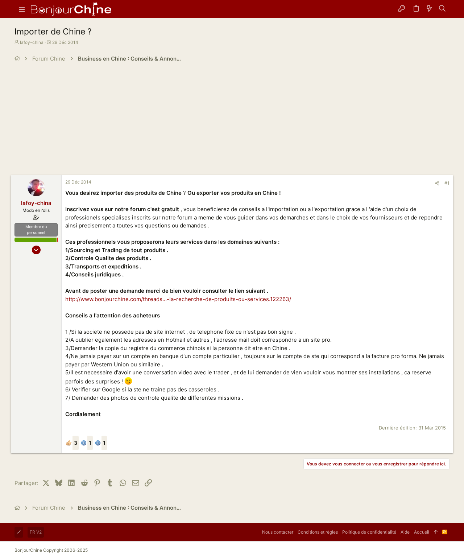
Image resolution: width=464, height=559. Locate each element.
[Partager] (437, 183)
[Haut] (435, 532)
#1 (447, 183)
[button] (21, 9)
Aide (405, 532)
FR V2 (36, 532)
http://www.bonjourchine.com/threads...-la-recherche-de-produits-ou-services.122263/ (178, 299)
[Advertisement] (232, 121)
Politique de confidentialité (369, 532)
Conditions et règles (318, 532)
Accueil (421, 532)
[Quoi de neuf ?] (429, 9)
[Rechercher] (442, 9)
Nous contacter (277, 532)
